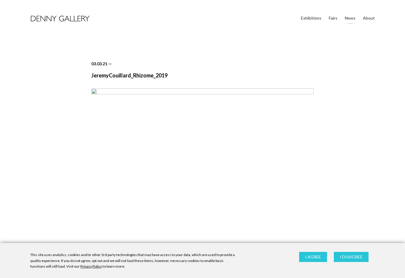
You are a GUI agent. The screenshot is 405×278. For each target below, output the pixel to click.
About (369, 17)
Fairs (333, 17)
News (350, 17)
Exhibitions (311, 17)
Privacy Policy (91, 266)
